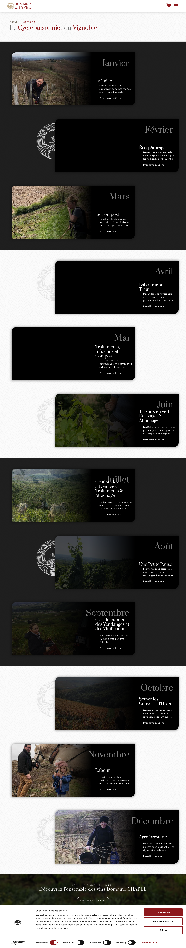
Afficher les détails (150, 942)
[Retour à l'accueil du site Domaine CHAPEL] (19, 6)
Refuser (163, 930)
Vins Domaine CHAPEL (93, 900)
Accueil (14, 21)
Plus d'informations (110, 98)
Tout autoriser (163, 912)
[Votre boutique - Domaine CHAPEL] (168, 5)
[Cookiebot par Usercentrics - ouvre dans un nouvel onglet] (18, 943)
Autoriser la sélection (163, 921)
